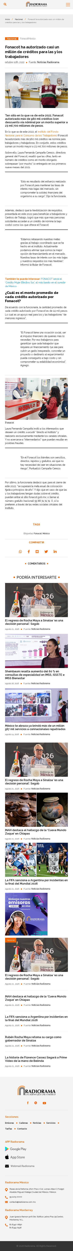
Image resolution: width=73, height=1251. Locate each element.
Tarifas (8, 1129)
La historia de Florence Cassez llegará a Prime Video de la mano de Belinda (36, 1059)
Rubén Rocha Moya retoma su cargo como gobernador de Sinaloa (33, 1038)
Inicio (7, 19)
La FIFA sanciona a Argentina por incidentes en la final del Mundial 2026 (36, 882)
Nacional (19, 19)
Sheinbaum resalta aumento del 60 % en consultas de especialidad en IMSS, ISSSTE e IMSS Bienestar (35, 675)
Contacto (22, 1129)
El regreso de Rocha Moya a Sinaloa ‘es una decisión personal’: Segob (34, 622)
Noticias (37, 1123)
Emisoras (9, 1123)
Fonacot (38, 533)
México (46, 533)
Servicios (51, 1123)
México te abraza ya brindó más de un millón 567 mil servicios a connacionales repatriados (35, 727)
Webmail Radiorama (22, 1166)
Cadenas (23, 1123)
